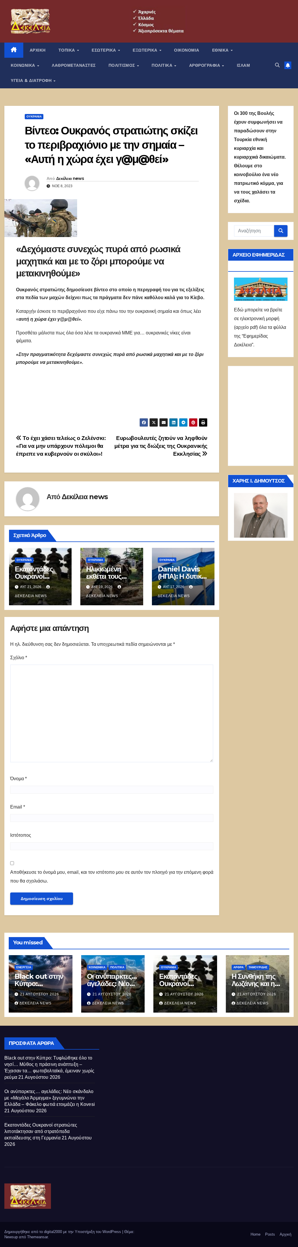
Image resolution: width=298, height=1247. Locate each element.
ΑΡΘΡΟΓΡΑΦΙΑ (205, 65)
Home (255, 1234)
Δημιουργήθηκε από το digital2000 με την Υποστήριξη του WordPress (63, 1232)
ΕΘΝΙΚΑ (221, 50)
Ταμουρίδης (258, 967)
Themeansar (37, 1237)
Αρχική (285, 1234)
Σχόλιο (18, 657)
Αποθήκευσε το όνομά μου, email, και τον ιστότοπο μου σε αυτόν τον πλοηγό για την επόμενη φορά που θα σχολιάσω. (111, 876)
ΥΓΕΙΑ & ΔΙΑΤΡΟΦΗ (32, 80)
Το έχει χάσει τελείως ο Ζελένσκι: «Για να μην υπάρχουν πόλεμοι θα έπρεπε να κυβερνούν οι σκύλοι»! (61, 446)
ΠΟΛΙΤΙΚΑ (163, 65)
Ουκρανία (34, 116)
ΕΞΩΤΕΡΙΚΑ (146, 50)
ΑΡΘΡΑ (238, 967)
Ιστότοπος (20, 835)
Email (17, 806)
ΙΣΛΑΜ (243, 65)
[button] (277, 65)
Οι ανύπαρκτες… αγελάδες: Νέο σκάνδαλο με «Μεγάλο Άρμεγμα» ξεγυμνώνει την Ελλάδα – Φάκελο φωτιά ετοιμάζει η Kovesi (49, 1098)
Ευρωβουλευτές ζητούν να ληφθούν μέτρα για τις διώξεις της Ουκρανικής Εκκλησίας (160, 446)
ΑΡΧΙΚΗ (38, 50)
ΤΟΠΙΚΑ (67, 50)
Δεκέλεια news (70, 178)
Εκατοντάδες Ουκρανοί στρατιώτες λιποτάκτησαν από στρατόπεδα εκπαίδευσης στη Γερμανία (40, 1131)
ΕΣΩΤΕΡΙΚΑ (104, 50)
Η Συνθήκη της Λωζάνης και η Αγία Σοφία (253, 983)
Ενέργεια (23, 967)
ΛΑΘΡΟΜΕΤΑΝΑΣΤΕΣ (74, 65)
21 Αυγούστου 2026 (39, 994)
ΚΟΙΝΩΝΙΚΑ (23, 65)
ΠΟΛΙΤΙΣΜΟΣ (122, 65)
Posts (270, 1234)
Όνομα (18, 778)
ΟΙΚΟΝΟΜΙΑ (186, 50)
